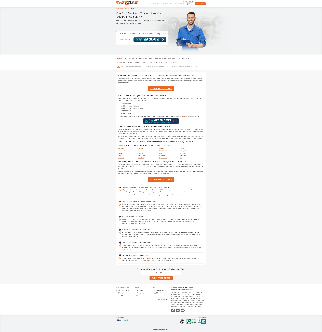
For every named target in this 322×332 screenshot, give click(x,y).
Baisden (161, 148)
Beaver (140, 153)
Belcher (182, 153)
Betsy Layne (142, 155)
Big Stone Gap (163, 158)
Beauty (120, 153)
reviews (183, 247)
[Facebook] (173, 310)
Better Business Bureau (202, 321)
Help (190, 4)
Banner (182, 148)
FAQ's (137, 292)
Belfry (119, 155)
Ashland (140, 148)
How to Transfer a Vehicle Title (143, 295)
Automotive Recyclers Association (191, 321)
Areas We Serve (122, 296)
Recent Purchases (167, 4)
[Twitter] (178, 310)
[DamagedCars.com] (127, 3)
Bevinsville (162, 155)
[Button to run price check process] (149, 39)
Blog (119, 292)
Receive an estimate (159, 173)
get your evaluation (145, 260)
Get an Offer (200, 4)
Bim (181, 158)
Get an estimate (182, 116)
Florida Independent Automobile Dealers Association (182, 321)
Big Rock (141, 158)
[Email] (183, 310)
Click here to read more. (194, 306)
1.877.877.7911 (189, 1)
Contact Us (121, 294)
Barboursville (122, 151)
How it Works (139, 290)
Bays (139, 151)
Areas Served (179, 4)
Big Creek (183, 155)
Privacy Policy (158, 292)
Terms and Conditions (160, 290)
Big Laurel (121, 158)
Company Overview (123, 290)
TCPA (155, 294)
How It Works (154, 4)
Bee (160, 153)
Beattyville (183, 151)
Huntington (121, 148)
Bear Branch (163, 151)
